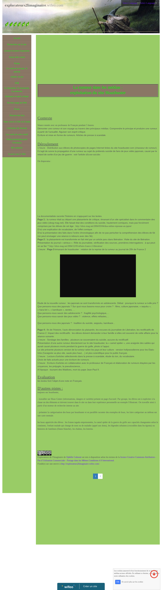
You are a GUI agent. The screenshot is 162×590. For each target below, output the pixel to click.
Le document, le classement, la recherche (17, 90)
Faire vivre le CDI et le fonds (17, 122)
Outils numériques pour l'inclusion (16, 141)
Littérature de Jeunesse (17, 128)
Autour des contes (17, 57)
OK (117, 582)
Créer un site (90, 586)
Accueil (16, 38)
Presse (17, 109)
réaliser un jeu (17, 77)
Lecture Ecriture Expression (16, 51)
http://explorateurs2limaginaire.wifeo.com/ (80, 464)
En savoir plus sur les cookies (132, 582)
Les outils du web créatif (17, 134)
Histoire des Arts (16, 115)
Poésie (17, 63)
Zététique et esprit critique (17, 96)
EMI (17, 83)
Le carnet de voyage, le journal (16, 70)
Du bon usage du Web (17, 103)
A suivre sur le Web (17, 154)
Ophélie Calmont (73, 457)
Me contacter (17, 148)
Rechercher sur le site (16, 44)
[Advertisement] (17, 222)
